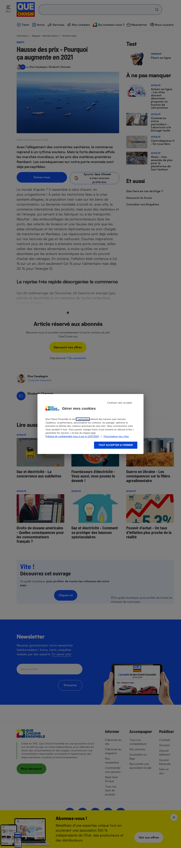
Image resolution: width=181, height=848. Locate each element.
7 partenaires (82, 419)
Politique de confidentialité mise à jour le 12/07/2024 (72, 436)
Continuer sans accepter (119, 402)
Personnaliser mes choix (116, 436)
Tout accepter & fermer (115, 445)
